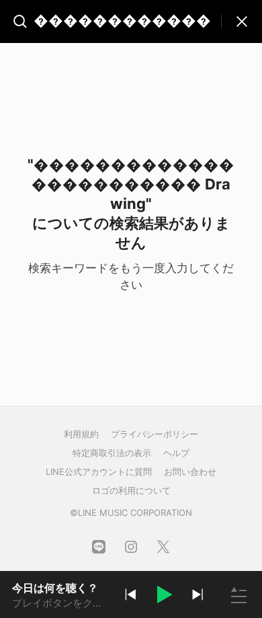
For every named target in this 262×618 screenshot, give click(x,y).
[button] (164, 596)
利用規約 (81, 434)
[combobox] (115, 21)
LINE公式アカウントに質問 (99, 471)
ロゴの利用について (131, 490)
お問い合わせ (190, 471)
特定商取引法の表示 (112, 452)
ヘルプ (176, 452)
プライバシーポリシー (154, 434)
